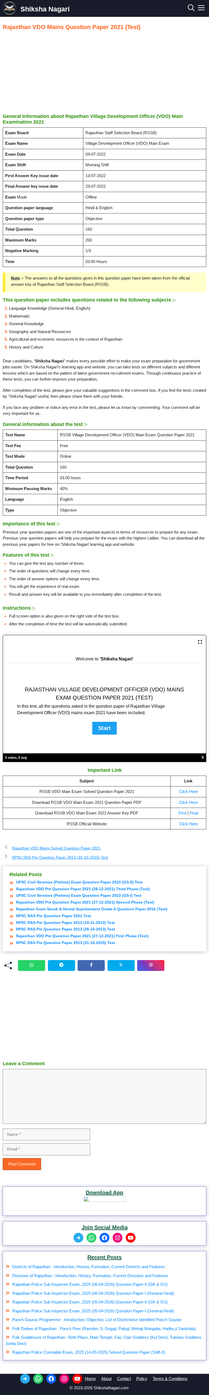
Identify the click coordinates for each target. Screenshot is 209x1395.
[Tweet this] (121, 965)
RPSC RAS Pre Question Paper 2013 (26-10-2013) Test (65, 929)
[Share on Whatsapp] (31, 965)
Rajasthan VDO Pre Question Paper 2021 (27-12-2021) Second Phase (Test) (85, 902)
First (182, 813)
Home (90, 1378)
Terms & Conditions (170, 1378)
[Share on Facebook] (91, 965)
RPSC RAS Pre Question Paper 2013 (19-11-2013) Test (65, 922)
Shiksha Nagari (45, 9)
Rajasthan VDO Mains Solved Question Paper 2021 (56, 848)
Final (194, 813)
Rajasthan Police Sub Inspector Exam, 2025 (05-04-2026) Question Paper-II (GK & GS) (90, 1302)
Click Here (188, 791)
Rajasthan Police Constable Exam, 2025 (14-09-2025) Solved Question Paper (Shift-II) (88, 1352)
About (106, 1378)
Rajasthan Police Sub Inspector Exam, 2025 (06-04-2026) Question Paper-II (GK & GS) (90, 1284)
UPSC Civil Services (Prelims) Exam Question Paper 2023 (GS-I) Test (79, 895)
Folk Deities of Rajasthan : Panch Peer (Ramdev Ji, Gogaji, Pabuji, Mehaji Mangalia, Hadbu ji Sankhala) (104, 1328)
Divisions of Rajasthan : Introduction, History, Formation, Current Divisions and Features (90, 1275)
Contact (124, 1378)
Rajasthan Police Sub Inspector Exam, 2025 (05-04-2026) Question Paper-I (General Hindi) (93, 1311)
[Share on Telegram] (61, 965)
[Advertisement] (104, 71)
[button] (191, 9)
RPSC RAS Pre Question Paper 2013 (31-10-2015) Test (60, 857)
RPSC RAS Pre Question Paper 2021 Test (53, 916)
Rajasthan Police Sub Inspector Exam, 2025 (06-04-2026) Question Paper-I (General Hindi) (93, 1293)
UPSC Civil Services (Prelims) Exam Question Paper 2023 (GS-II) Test (79, 882)
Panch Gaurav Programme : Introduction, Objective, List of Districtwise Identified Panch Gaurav (97, 1319)
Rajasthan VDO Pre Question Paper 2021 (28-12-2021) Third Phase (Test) (83, 889)
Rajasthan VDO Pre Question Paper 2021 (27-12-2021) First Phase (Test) (82, 936)
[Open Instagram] (150, 965)
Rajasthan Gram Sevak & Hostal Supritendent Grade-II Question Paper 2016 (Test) (91, 909)
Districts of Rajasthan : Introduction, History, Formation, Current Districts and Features (88, 1266)
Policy (141, 1378)
